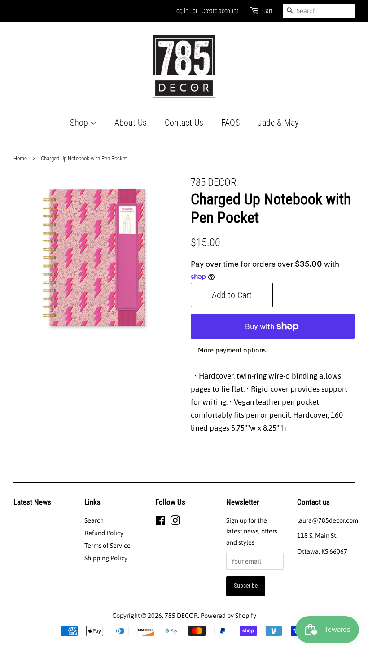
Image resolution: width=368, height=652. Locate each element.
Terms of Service (107, 545)
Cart (267, 10)
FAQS (230, 122)
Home (20, 158)
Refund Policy (103, 533)
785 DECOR (181, 615)
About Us (130, 122)
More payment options (232, 350)
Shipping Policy (105, 558)
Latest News (32, 502)
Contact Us (184, 122)
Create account (220, 10)
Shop (80, 122)
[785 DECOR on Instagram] (175, 522)
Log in (180, 10)
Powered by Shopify (228, 615)
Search (94, 520)
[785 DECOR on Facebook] (160, 522)
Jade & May (278, 122)
